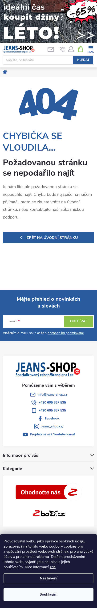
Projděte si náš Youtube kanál (52, 434)
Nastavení (48, 578)
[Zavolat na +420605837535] (62, 49)
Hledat (83, 60)
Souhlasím (48, 594)
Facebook (52, 418)
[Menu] (91, 49)
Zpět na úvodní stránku (52, 237)
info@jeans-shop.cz (52, 394)
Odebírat (78, 321)
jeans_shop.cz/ (52, 426)
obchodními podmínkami (66, 333)
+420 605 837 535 (52, 402)
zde (53, 567)
